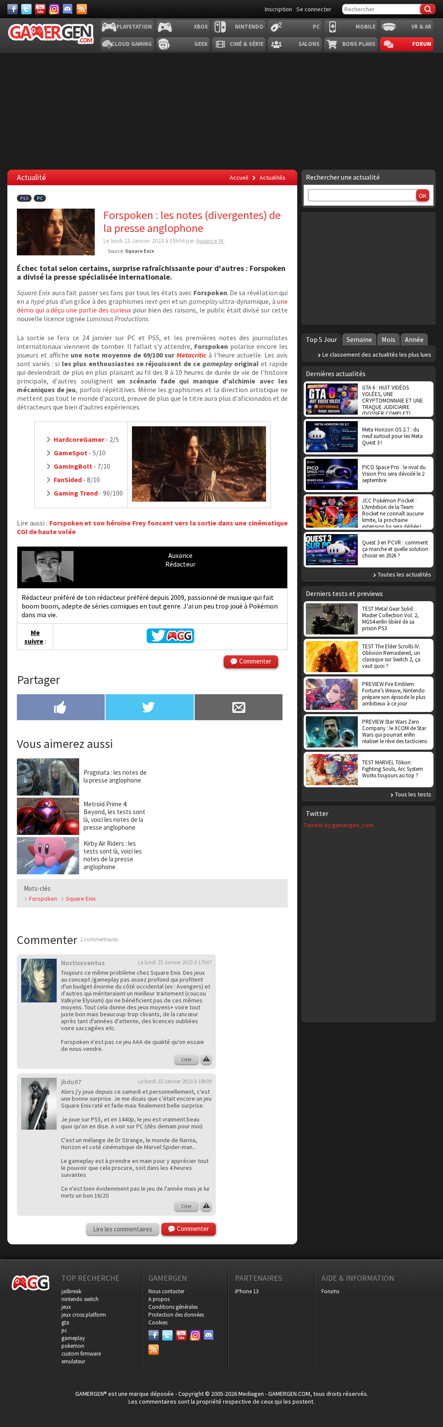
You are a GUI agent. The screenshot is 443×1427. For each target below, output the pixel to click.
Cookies (157, 1322)
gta (65, 1322)
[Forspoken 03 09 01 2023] (199, 499)
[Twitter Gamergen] (170, 640)
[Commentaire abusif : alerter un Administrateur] (206, 1059)
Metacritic (191, 355)
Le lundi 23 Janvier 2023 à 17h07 (175, 962)
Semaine (359, 339)
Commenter (255, 661)
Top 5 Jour (321, 339)
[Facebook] (12, 9)
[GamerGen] (50, 33)
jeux (66, 1307)
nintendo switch (80, 1299)
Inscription (278, 9)
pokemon (72, 1346)
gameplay (73, 1338)
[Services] (82, 9)
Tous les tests (413, 794)
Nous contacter (166, 1291)
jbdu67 (71, 1082)
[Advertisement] (221, 812)
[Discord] (68, 9)
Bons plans (359, 44)
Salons (309, 44)
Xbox (201, 26)
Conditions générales (173, 1307)
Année (414, 339)
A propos (159, 1299)
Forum (421, 44)
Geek (201, 44)
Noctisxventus (83, 963)
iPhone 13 (246, 1291)
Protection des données (176, 1314)
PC (316, 26)
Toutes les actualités (404, 574)
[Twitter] (26, 9)
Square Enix (81, 898)
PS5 (24, 198)
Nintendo (249, 26)
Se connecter (313, 9)
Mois (388, 339)
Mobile (366, 26)
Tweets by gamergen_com (338, 825)
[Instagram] (54, 9)
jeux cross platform (83, 1314)
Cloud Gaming (131, 44)
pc (64, 1330)
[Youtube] (40, 9)
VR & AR (421, 26)
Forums (330, 1291)
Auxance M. (210, 241)
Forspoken (43, 898)
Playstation (134, 26)
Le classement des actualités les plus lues (376, 354)
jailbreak (71, 1291)
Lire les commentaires (122, 1229)
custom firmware (81, 1353)
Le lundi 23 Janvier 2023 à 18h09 (175, 1081)
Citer (186, 1059)
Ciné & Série (246, 44)
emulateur (73, 1361)
